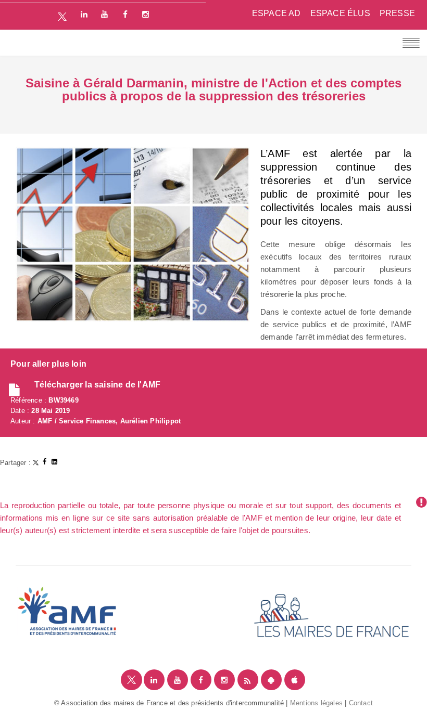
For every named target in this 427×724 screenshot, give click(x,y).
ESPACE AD (276, 13)
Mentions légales (316, 703)
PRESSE (397, 13)
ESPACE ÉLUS (340, 13)
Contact (361, 703)
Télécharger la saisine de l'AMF (97, 384)
